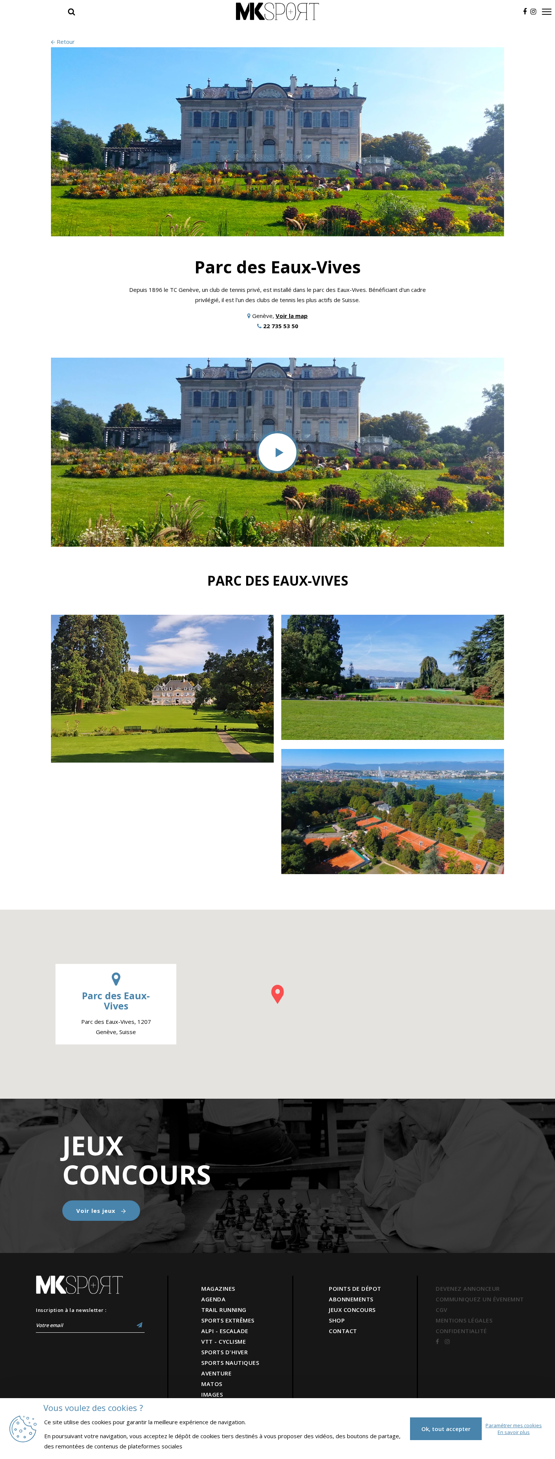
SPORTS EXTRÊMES (227, 1320)
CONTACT (343, 1331)
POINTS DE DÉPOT (355, 1288)
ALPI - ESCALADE (224, 1331)
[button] (277, 994)
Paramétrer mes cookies (514, 1425)
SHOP (337, 1320)
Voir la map (292, 315)
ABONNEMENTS (351, 1299)
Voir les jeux (96, 1210)
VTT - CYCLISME (223, 1341)
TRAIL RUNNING (224, 1309)
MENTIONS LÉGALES (464, 1320)
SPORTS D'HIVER (224, 1352)
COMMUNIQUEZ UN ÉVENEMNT (480, 1299)
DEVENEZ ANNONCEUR (468, 1288)
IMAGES (212, 1394)
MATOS (211, 1384)
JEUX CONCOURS (352, 1309)
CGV (441, 1309)
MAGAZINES (218, 1288)
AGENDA (213, 1299)
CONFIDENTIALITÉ (461, 1331)
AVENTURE (216, 1373)
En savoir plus (514, 1432)
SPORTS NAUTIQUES (230, 1362)
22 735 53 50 (280, 326)
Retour (65, 41)
